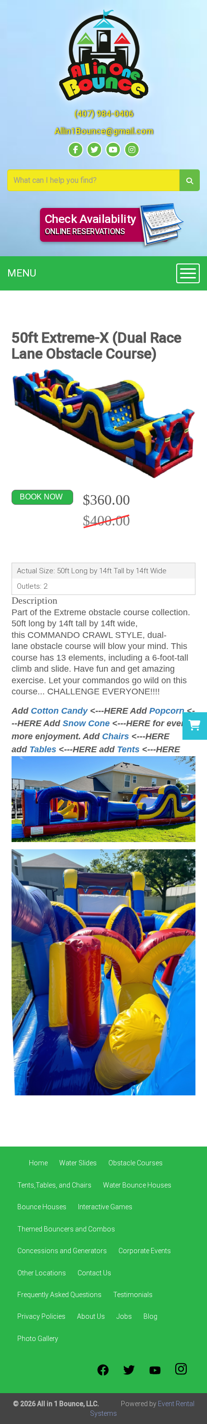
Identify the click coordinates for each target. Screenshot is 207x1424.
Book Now (41, 497)
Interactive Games (105, 1207)
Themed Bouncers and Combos (66, 1229)
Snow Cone (86, 723)
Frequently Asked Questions (59, 1295)
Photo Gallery (37, 1338)
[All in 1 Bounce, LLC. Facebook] (103, 1370)
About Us (91, 1316)
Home (38, 1163)
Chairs (116, 736)
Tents (128, 749)
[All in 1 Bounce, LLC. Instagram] (181, 1370)
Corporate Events (144, 1251)
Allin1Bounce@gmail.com (103, 131)
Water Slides (78, 1163)
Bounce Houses (41, 1207)
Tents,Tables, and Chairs (54, 1185)
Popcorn (166, 711)
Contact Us (94, 1273)
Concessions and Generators (62, 1251)
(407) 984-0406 (103, 114)
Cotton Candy (59, 711)
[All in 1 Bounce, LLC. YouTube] (155, 1370)
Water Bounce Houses (137, 1185)
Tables (42, 749)
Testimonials (133, 1295)
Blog (150, 1316)
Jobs (124, 1316)
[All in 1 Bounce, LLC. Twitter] (129, 1370)
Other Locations (41, 1273)
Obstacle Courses (135, 1163)
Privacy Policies (41, 1316)
